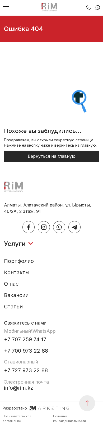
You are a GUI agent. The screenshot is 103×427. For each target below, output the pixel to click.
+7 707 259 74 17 (25, 339)
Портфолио (19, 261)
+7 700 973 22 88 (26, 351)
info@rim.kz (26, 385)
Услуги (15, 244)
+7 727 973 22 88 (26, 370)
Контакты (16, 272)
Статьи (13, 307)
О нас (11, 284)
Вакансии (16, 295)
